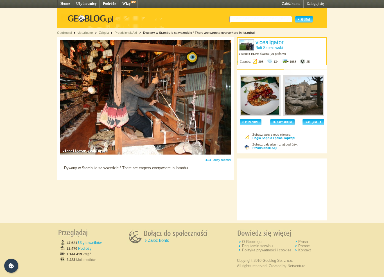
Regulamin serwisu (257, 246)
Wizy (126, 3)
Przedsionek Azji (126, 32)
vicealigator (85, 32)
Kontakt (304, 250)
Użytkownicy (86, 3)
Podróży (85, 248)
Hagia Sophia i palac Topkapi (273, 138)
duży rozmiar (222, 160)
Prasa (303, 242)
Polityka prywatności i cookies (267, 250)
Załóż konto (291, 3)
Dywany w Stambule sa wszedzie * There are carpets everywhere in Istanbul (199, 32)
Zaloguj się (315, 3)
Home (65, 3)
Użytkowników (89, 243)
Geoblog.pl (64, 32)
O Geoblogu (251, 242)
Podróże (109, 3)
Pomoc (304, 246)
